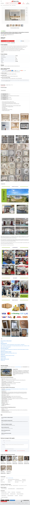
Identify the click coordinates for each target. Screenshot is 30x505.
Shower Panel (2, 479)
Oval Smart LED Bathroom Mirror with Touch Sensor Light (9, 462)
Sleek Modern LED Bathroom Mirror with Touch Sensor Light (20, 462)
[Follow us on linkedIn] (21, 501)
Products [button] (7, 3)
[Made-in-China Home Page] (15, 1)
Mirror (10, 5)
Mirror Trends (20, 495)
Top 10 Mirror (16, 495)
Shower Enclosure (10, 480)
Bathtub (2, 480)
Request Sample (13, 42)
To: (4, 442)
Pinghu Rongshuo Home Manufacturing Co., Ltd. (8, 34)
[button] (1, 1)
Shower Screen (24, 479)
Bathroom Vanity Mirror (4, 488)
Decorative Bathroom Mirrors (11, 488)
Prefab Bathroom (17, 479)
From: (4, 440)
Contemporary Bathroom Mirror (20, 488)
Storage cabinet (24, 480)
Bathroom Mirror (14, 5)
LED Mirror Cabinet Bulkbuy (4, 497)
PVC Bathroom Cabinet (4, 389)
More (1, 498)
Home (1, 5)
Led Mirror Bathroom (3, 495)
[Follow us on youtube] (27, 500)
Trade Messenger (12, 500)
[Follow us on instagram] (26, 500)
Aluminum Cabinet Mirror (10, 495)
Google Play (7, 500)
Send (6, 450)
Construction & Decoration (6, 5)
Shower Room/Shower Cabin (18, 480)
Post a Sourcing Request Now (21, 450)
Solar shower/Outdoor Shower (11, 479)
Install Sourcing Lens (4, 501)
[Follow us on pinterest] (28, 500)
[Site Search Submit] (19, 3)
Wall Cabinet (8, 389)
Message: (4, 444)
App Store (2, 500)
